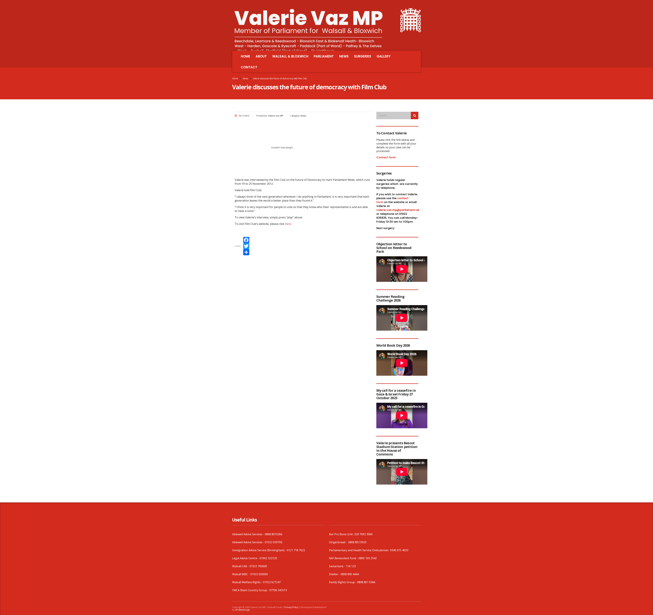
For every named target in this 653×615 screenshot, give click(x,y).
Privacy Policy (291, 607)
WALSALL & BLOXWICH (290, 56)
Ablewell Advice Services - (248, 534)
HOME (245, 56)
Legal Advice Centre (244, 558)
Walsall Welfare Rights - (247, 582)
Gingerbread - (338, 542)
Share (238, 246)
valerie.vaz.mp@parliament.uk (397, 210)
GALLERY (383, 56)
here (288, 224)
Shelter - (335, 574)
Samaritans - (337, 566)
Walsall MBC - (241, 574)
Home (235, 78)
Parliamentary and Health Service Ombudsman (358, 550)
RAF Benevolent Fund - (343, 558)
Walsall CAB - (240, 566)
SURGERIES (362, 56)
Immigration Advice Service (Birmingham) (258, 550)
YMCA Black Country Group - (250, 590)
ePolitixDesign (242, 609)
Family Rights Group (342, 582)
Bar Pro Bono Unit (341, 534)
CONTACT (249, 67)
